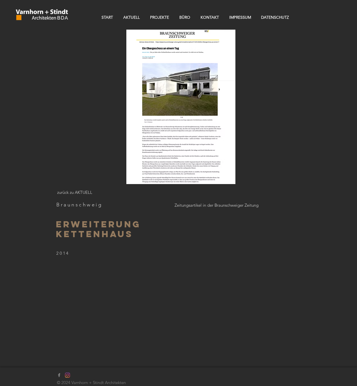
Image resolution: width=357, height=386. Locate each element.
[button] (181, 107)
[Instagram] (67, 375)
